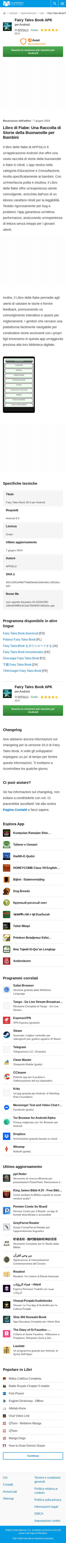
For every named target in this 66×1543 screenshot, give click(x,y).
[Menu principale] (62, 3)
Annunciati (10, 1491)
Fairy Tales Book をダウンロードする (27, 645)
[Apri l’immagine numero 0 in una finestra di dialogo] (19, 385)
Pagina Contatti (15, 810)
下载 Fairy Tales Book (17, 664)
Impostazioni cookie (47, 1520)
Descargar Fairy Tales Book (21, 658)
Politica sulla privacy (47, 1499)
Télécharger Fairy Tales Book (22, 670)
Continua (33, 1455)
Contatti (8, 1484)
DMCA (38, 1513)
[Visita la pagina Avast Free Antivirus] (33, 41)
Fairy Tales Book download (20, 633)
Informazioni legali (46, 1506)
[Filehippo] (13, 3)
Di (21, 30)
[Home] (4, 13)
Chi (5, 1477)
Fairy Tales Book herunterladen (23, 652)
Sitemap (8, 1498)
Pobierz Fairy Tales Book (19, 639)
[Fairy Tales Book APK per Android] (7, 26)
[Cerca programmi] (54, 3)
